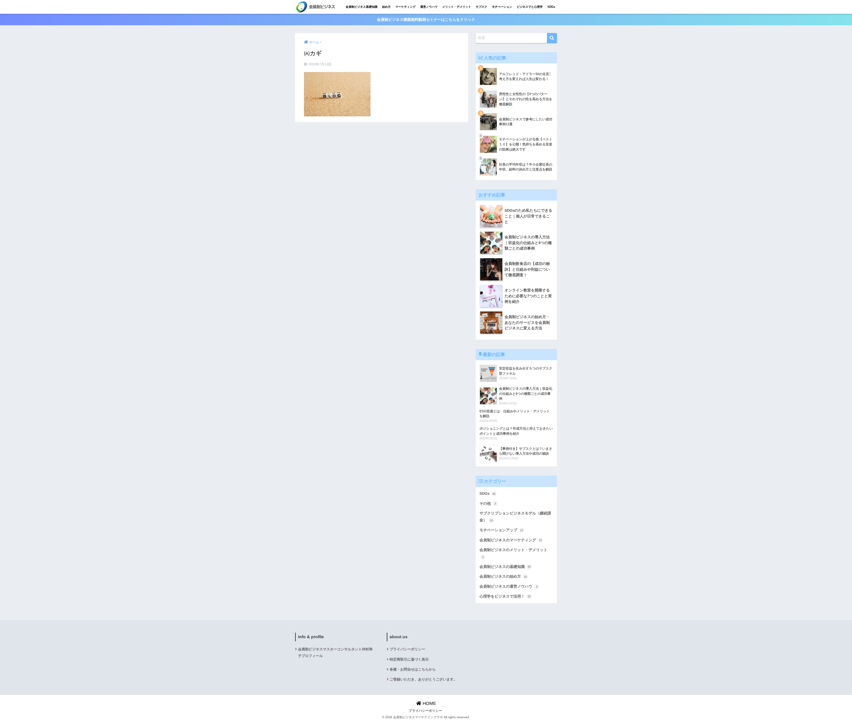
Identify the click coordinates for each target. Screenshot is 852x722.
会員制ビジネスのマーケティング (510, 540)
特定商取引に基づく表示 (409, 659)
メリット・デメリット (456, 6)
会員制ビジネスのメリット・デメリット (513, 553)
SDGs (551, 6)
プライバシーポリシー (407, 649)
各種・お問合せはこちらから (413, 669)
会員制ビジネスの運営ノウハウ (508, 586)
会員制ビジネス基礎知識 (361, 6)
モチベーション (502, 6)
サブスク (481, 6)
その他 (487, 503)
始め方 (386, 6)
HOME (428, 703)
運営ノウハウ (429, 6)
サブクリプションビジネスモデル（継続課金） (515, 516)
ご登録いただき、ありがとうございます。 (423, 679)
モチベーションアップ (501, 530)
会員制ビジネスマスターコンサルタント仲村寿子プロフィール (335, 652)
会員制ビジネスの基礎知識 (505, 567)
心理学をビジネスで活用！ (505, 596)
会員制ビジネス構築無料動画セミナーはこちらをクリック (426, 20)
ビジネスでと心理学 (530, 6)
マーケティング (405, 6)
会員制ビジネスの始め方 (503, 576)
